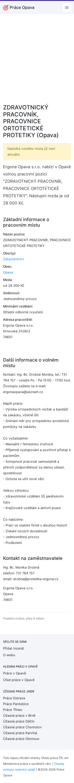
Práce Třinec (12, 710)
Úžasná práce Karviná (20, 733)
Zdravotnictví (13, 259)
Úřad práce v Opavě (19, 680)
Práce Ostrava (14, 698)
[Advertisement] (37, 61)
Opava (8, 272)
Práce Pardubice (16, 704)
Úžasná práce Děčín (18, 721)
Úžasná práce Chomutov (22, 727)
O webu (9, 655)
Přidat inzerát (13, 648)
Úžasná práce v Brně (19, 715)
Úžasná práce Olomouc (21, 739)
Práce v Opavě (14, 673)
